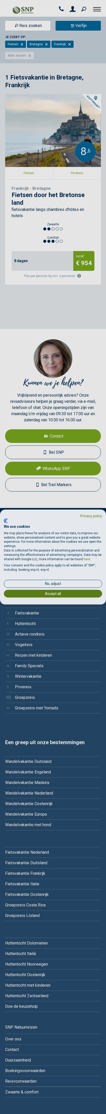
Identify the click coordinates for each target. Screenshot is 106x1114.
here (87, 559)
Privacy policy (91, 516)
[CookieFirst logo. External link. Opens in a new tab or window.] (6, 521)
